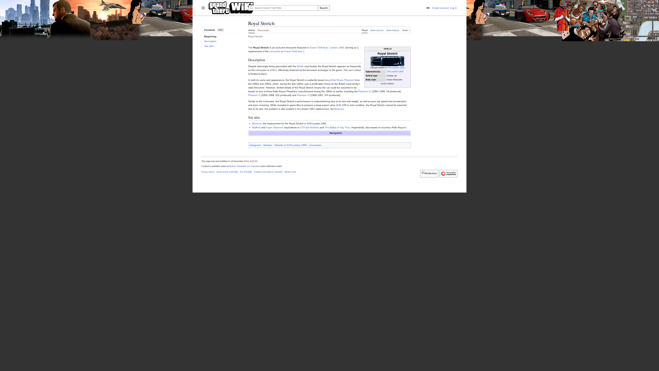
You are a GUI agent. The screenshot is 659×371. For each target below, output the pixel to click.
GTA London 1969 (395, 67)
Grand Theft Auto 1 (294, 51)
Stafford (256, 127)
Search (324, 8)
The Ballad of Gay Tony (337, 127)
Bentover (339, 109)
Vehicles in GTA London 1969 (291, 145)
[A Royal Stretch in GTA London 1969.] (387, 61)
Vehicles (267, 145)
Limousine (274, 51)
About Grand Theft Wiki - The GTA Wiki (234, 172)
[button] (203, 8)
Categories (255, 145)
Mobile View (290, 172)
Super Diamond (274, 127)
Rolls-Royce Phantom (342, 80)
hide (220, 30)
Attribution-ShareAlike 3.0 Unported (242, 166)
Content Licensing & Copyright (268, 172)
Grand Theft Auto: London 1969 (326, 47)
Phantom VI (303, 95)
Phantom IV (364, 91)
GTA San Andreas (309, 127)
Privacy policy (207, 172)
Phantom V (254, 95)
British (300, 66)
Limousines (315, 145)
